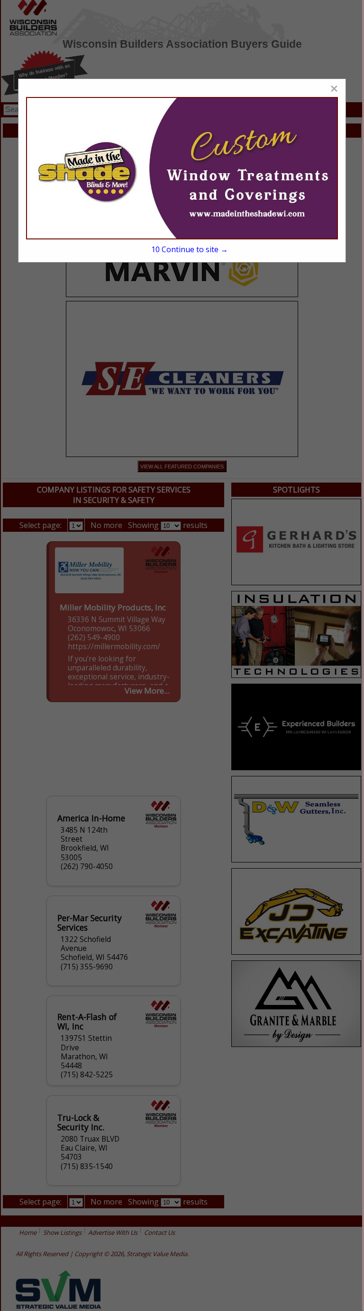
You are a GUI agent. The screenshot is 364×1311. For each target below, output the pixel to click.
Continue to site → (189, 249)
